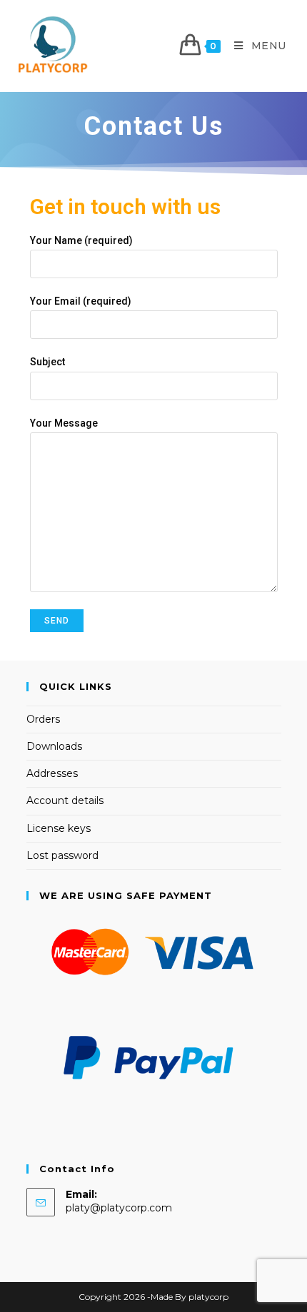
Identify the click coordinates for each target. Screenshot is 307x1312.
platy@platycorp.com (119, 1207)
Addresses (52, 773)
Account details (65, 800)
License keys (58, 828)
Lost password (62, 855)
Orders (43, 719)
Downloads (54, 746)
